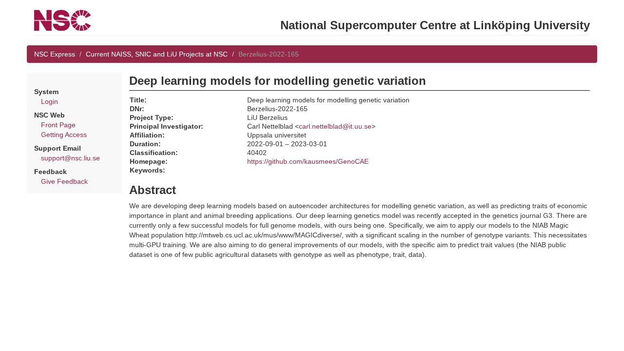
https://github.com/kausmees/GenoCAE (308, 161)
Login (49, 101)
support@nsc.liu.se (70, 158)
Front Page (58, 125)
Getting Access (64, 134)
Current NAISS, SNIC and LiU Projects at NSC (157, 54)
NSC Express (54, 54)
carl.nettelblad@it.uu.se (335, 126)
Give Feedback (64, 181)
